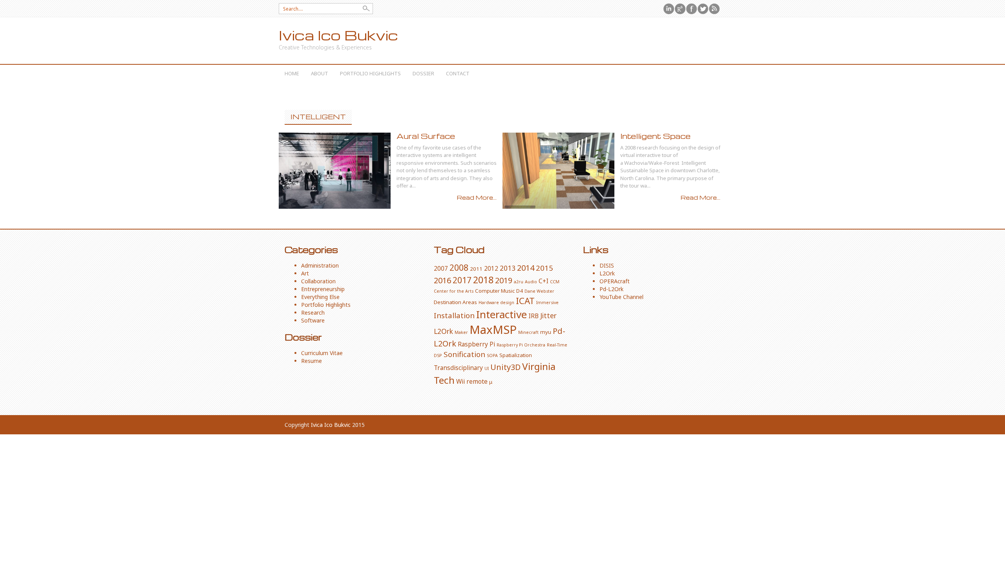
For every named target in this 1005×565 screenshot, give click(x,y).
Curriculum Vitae (322, 353)
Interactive (501, 314)
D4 (519, 290)
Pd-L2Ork (611, 289)
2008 (459, 267)
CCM (554, 281)
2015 (544, 268)
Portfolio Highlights (370, 73)
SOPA (492, 355)
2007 (441, 268)
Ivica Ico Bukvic (338, 35)
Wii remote (472, 381)
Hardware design (496, 302)
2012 (491, 268)
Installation (454, 315)
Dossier (423, 73)
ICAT (525, 301)
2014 (525, 267)
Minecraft (528, 332)
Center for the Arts (453, 291)
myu (545, 331)
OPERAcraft (614, 281)
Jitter (548, 315)
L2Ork (443, 331)
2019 (503, 280)
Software (313, 320)
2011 (476, 268)
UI (486, 368)
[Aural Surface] (335, 171)
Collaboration (318, 281)
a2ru (518, 281)
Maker (461, 332)
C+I (543, 281)
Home (292, 73)
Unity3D (505, 367)
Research (313, 312)
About (319, 73)
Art (305, 273)
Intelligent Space (655, 136)
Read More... (477, 197)
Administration (320, 265)
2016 (442, 280)
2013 (507, 268)
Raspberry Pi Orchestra (521, 345)
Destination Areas (455, 302)
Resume (311, 361)
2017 (462, 280)
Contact (458, 73)
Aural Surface (426, 136)
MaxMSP (493, 329)
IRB (533, 316)
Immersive (547, 302)
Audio (531, 281)
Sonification (464, 354)
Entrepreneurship (323, 289)
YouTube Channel (621, 297)
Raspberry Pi (476, 344)
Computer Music (495, 290)
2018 (483, 279)
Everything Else (320, 297)
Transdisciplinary (458, 367)
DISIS (606, 265)
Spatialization (515, 355)
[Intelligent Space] (558, 171)
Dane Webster (539, 291)
